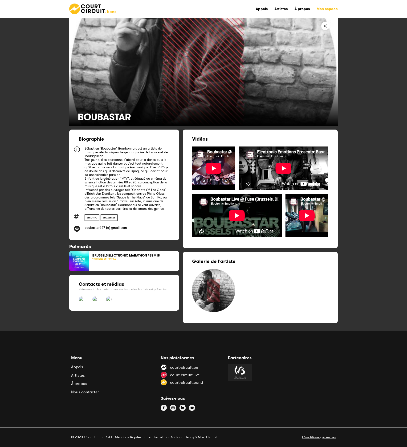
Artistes (78, 375)
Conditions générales (319, 437)
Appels (77, 366)
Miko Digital (207, 437)
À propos (79, 383)
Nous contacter (85, 392)
